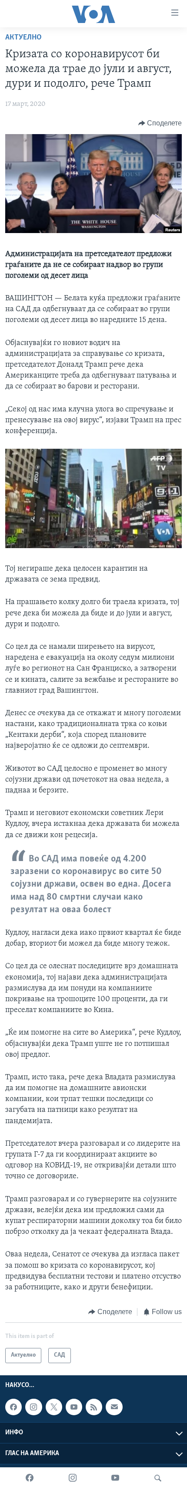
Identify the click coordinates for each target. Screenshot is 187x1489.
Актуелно (23, 38)
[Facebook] (29, 1478)
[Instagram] (72, 1478)
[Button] (160, 123)
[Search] (158, 1478)
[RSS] (94, 1407)
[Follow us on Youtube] (74, 1407)
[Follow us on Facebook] (13, 1407)
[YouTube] (115, 1478)
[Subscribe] (114, 1407)
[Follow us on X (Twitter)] (54, 1407)
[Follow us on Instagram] (33, 1407)
